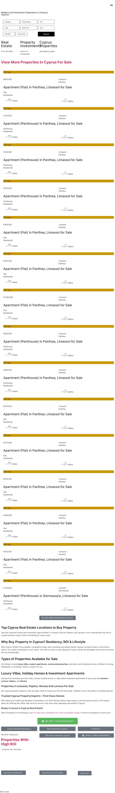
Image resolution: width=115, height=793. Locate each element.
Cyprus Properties (48, 44)
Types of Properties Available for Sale (29, 659)
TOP (56, 762)
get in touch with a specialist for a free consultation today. (55, 713)
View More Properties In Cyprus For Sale (36, 62)
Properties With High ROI (15, 742)
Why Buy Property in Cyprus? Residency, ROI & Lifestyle (43, 642)
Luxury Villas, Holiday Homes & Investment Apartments (42, 673)
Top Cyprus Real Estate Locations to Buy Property (38, 627)
